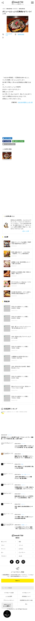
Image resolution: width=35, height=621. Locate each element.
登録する (17, 580)
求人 (26, 604)
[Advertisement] (17, 57)
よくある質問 (9, 596)
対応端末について (26, 596)
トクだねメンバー (26, 592)
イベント (21, 545)
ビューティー (22, 552)
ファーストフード (9, 34)
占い (2, 552)
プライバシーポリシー (9, 600)
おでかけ (21, 548)
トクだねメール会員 (9, 592)
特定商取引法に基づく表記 (26, 600)
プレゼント (4, 556)
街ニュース (4, 541)
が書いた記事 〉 (26, 231)
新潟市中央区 (21, 34)
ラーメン (3, 548)
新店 (20, 541)
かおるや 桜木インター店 (25, 102)
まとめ (20, 556)
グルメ (2, 545)
